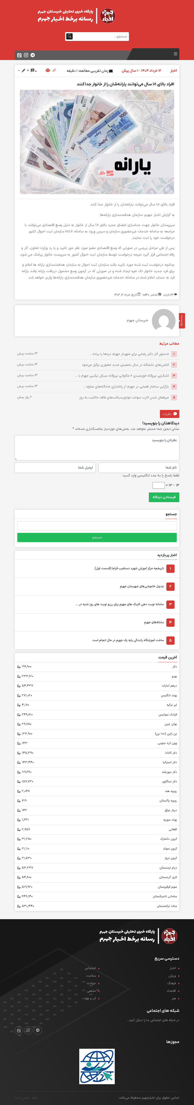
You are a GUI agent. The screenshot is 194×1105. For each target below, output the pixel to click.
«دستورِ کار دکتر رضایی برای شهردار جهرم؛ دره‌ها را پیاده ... (129, 354)
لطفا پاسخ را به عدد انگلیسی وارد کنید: (150, 475)
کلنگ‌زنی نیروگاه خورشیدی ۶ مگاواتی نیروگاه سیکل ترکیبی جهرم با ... (122, 376)
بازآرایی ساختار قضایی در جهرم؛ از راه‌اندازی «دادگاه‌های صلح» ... (126, 386)
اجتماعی (90, 968)
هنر (174, 998)
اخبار (173, 968)
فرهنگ (171, 983)
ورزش (172, 975)
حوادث (91, 983)
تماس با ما (22, 1098)
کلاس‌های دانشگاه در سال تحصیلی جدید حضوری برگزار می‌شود (125, 365)
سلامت (91, 975)
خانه (35, 1098)
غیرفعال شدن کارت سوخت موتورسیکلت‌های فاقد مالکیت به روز (124, 397)
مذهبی (91, 990)
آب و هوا (90, 998)
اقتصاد (171, 990)
